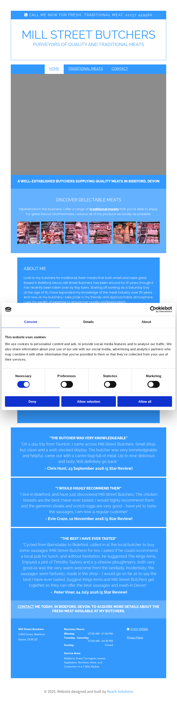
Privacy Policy (135, 637)
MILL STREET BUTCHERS (88, 34)
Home (54, 69)
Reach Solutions (120, 691)
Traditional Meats (85, 69)
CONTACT (26, 607)
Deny (32, 401)
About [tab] (146, 322)
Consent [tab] (30, 322)
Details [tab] (88, 322)
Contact (120, 69)
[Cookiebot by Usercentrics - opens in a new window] (153, 309)
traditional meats (104, 209)
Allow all (144, 401)
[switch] (67, 384)
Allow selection (88, 401)
